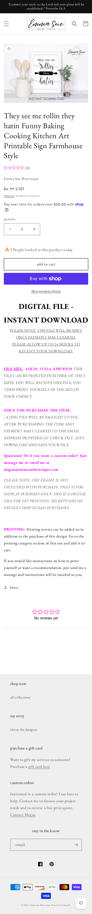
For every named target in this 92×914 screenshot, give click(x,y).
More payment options (46, 291)
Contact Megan (23, 814)
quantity (10, 219)
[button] (6, 23)
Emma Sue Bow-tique (40, 905)
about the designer (24, 729)
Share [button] (14, 587)
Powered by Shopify (61, 905)
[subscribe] (76, 845)
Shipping (9, 195)
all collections (20, 697)
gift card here (39, 766)
